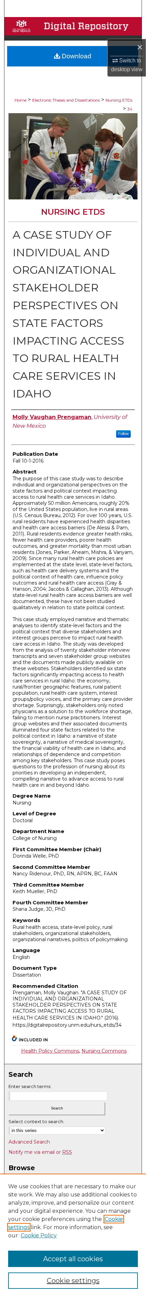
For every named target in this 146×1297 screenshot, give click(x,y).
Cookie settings (73, 1281)
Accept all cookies (73, 1259)
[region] (73, 1235)
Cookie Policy (39, 1235)
